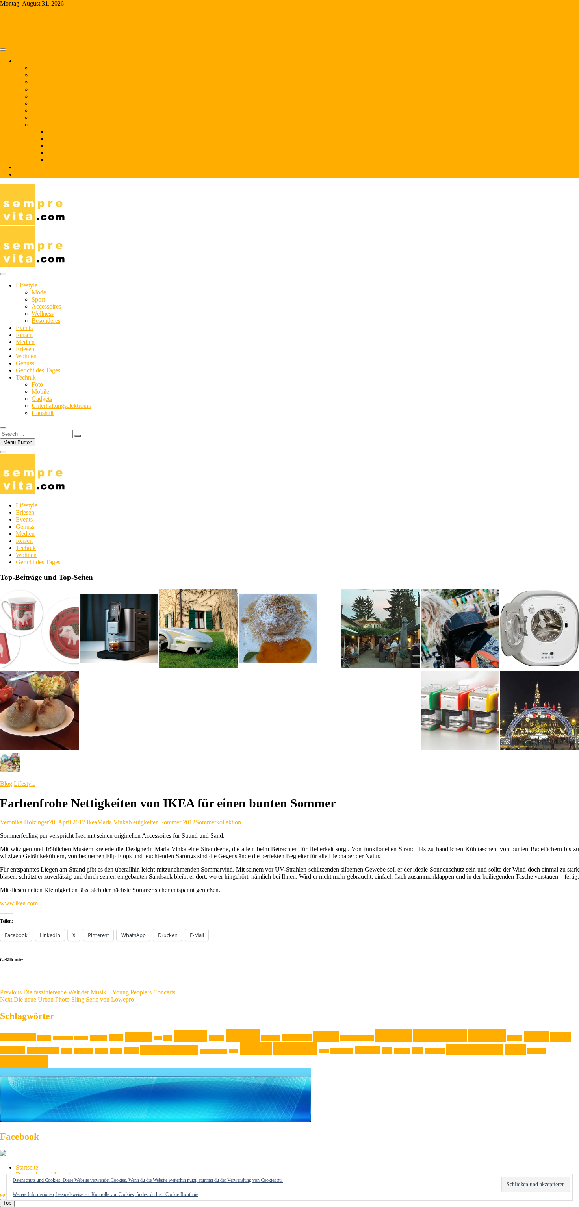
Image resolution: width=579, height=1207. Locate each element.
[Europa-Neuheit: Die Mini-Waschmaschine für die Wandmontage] (539, 629)
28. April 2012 (67, 822)
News (131, 1050)
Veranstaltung (474, 1049)
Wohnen (42, 89)
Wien (515, 1049)
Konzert (514, 1038)
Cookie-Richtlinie (181, 1194)
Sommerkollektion (218, 822)
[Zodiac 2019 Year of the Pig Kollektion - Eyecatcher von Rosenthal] (39, 629)
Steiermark (341, 1051)
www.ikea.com (19, 903)
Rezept (256, 1048)
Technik (42, 124)
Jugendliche (297, 1037)
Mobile (56, 138)
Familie (138, 1037)
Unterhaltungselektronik (77, 153)
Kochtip (487, 1035)
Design (98, 1038)
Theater (402, 1051)
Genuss (41, 96)
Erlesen (41, 117)
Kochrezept (440, 1035)
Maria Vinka (112, 822)
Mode (39, 292)
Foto (53, 131)
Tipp (417, 1050)
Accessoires (46, 306)
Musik (101, 1051)
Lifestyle (42, 68)
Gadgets (57, 146)
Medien (41, 110)
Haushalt (58, 160)
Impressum (29, 174)
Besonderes (46, 320)
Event (116, 1037)
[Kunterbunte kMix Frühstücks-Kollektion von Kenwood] (460, 711)
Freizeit (190, 1036)
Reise (233, 1051)
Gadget (216, 1038)
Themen (26, 60)
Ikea (92, 822)
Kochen (393, 1035)
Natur (116, 1051)
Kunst (560, 1037)
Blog (22, 167)
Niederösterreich (169, 1050)
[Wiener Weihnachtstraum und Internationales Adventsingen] (539, 711)
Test (387, 1050)
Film (158, 1038)
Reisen (40, 82)
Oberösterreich (213, 1051)
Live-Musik (43, 1050)
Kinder (326, 1036)
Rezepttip (295, 1048)
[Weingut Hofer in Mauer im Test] (380, 629)
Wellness (43, 313)
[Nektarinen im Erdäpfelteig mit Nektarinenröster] (278, 629)
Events (40, 75)
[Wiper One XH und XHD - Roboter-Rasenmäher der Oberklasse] (198, 629)
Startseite (27, 1167)
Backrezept (63, 1038)
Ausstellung (18, 1037)
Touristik (435, 1051)
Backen (44, 1038)
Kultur (536, 1036)
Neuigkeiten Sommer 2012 (161, 822)
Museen (83, 1051)
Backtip (81, 1038)
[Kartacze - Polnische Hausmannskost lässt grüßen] (39, 711)
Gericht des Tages (54, 103)
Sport (38, 299)
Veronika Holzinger (24, 822)
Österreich (24, 1061)
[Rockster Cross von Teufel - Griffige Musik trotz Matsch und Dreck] (460, 629)
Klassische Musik (357, 1038)
